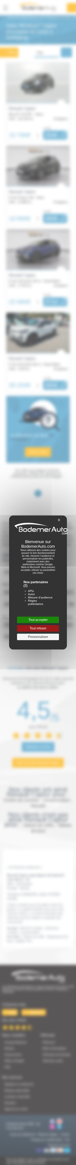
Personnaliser (38, 637)
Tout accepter (38, 620)
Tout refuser (38, 628)
